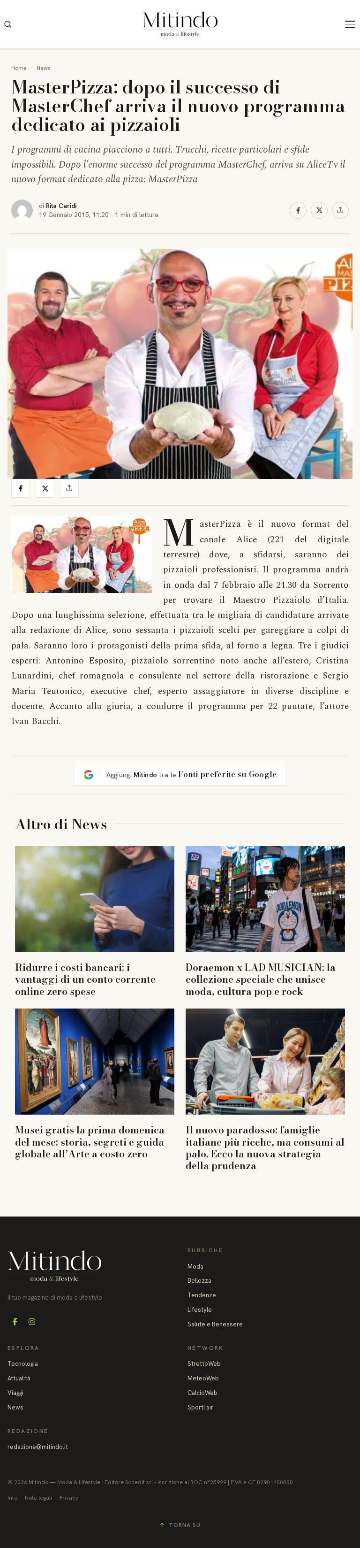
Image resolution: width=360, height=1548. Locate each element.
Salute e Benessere (215, 1324)
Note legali (38, 1498)
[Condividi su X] (319, 210)
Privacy (69, 1498)
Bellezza (199, 1281)
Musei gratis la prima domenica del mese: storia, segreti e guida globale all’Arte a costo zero (90, 1141)
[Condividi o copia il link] (340, 210)
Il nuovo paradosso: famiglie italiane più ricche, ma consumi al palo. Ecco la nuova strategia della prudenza (265, 1147)
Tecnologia (23, 1364)
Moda (195, 1267)
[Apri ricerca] (7, 24)
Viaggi (15, 1393)
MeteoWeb (203, 1378)
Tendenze (202, 1295)
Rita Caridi (61, 205)
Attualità (19, 1378)
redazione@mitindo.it (38, 1447)
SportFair (200, 1407)
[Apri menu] (352, 24)
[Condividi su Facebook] (298, 210)
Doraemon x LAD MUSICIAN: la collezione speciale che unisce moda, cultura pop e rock (261, 979)
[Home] (180, 24)
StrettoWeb (204, 1364)
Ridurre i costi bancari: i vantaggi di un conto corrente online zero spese (85, 979)
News (44, 68)
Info (12, 1498)
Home (19, 68)
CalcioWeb (203, 1393)
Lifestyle (200, 1310)
